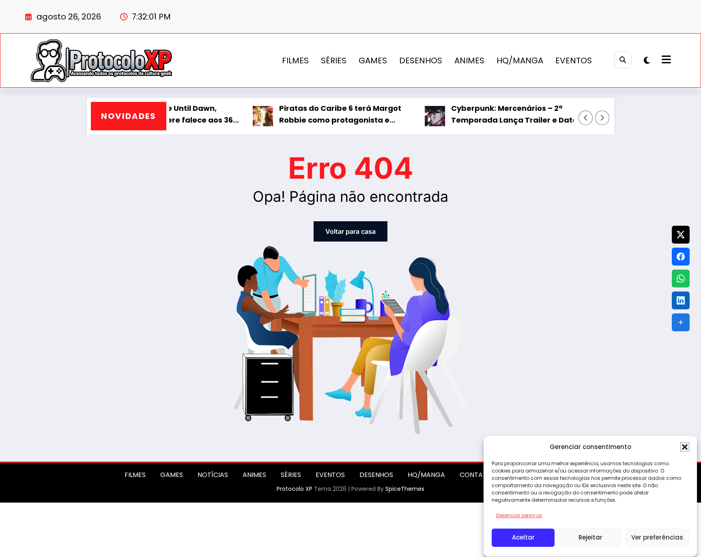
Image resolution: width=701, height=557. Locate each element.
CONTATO (476, 474)
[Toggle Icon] (665, 60)
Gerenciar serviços (519, 515)
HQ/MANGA (520, 60)
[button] (685, 447)
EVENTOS (573, 60)
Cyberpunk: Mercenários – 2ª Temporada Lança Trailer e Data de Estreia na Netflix (503, 114)
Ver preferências (657, 537)
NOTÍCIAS (213, 474)
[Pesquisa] (623, 60)
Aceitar (523, 537)
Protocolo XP (294, 489)
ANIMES (469, 60)
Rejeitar (590, 537)
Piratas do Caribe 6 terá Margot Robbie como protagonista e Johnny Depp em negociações (329, 114)
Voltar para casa (350, 231)
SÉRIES (333, 60)
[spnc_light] (647, 60)
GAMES (373, 60)
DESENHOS (420, 60)
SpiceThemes (404, 489)
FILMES (295, 60)
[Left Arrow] (586, 118)
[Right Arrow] (602, 118)
